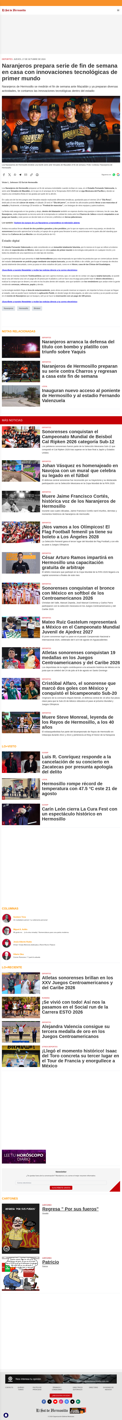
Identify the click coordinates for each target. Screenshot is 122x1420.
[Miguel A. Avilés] (6, 931)
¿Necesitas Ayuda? (61, 1396)
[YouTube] (55, 1401)
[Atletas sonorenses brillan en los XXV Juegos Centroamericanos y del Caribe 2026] (21, 983)
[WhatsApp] (15, 175)
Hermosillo (23, 308)
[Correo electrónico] (26, 175)
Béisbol (37, 308)
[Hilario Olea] (6, 955)
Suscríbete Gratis (61, 1188)
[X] (9, 175)
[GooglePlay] (78, 1401)
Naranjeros (8, 308)
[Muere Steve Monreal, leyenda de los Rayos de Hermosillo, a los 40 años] (21, 725)
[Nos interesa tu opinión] (61, 1379)
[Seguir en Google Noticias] (118, 175)
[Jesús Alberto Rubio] (6, 943)
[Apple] (72, 1401)
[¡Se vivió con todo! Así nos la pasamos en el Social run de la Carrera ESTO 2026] (21, 1007)
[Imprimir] (37, 175)
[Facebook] (4, 175)
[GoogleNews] (67, 1401)
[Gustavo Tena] (6, 918)
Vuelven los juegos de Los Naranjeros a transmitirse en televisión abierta (47, 223)
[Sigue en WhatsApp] (114, 175)
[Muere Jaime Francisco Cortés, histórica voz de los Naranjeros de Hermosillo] (21, 505)
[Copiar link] (31, 175)
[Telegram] (20, 175)
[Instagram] (61, 1401)
